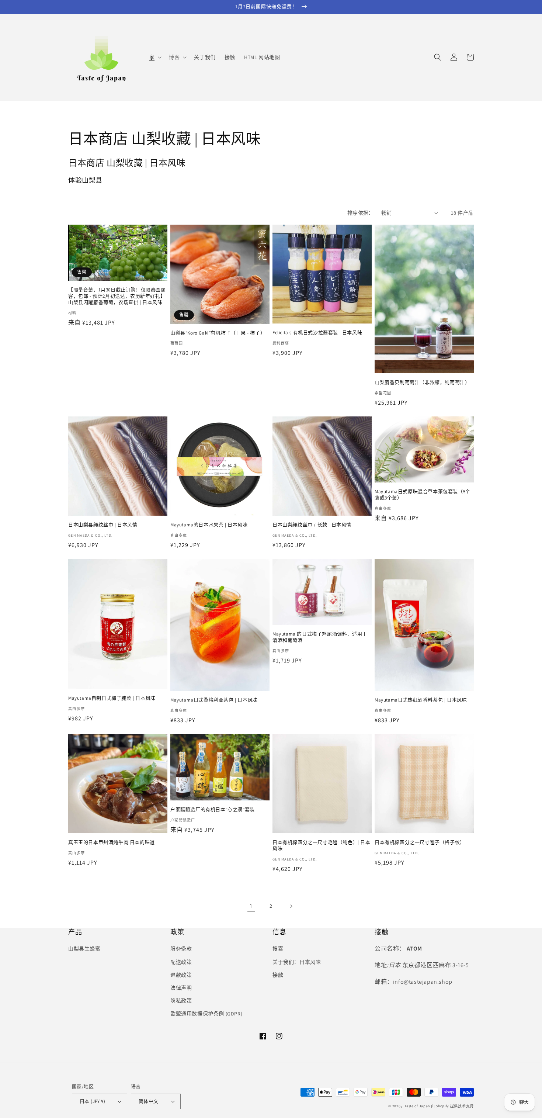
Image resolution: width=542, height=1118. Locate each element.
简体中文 (149, 1101)
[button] (155, 57)
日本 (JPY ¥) (92, 1101)
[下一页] (291, 906)
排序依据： (360, 213)
